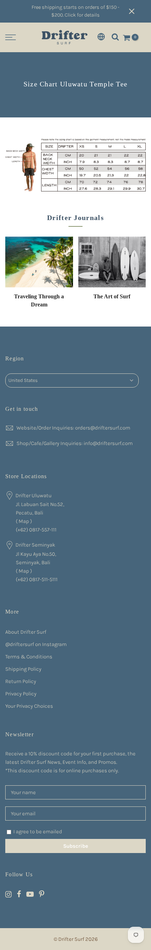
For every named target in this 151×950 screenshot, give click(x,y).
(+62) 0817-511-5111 (37, 579)
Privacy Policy (21, 693)
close (137, 11)
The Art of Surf (111, 296)
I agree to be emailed (37, 831)
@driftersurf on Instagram (36, 644)
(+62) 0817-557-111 (36, 529)
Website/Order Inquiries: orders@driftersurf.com (73, 428)
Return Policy (20, 681)
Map (24, 521)
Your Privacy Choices (29, 706)
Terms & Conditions (28, 656)
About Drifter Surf (25, 632)
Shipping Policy (23, 669)
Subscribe (75, 846)
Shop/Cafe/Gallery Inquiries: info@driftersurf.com (75, 443)
